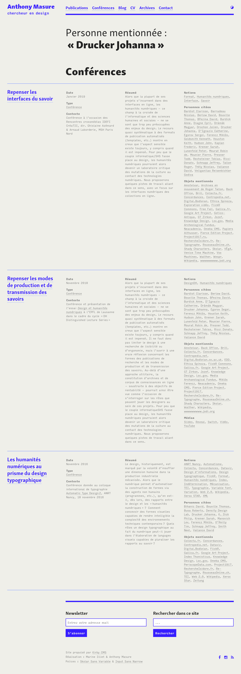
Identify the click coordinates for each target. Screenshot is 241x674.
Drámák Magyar (211, 305)
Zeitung (198, 580)
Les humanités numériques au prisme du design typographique (27, 470)
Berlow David (206, 115)
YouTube (189, 425)
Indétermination (195, 483)
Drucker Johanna (196, 309)
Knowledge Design (196, 220)
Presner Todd (219, 325)
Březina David (207, 119)
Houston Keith (218, 313)
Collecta (190, 468)
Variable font (221, 487)
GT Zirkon (204, 216)
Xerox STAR (192, 495)
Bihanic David (193, 506)
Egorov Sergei (194, 134)
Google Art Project (197, 212)
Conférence (74, 107)
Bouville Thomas (195, 297)
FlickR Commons (219, 363)
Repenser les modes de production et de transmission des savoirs (30, 288)
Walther (205, 256)
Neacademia (192, 228)
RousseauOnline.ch (216, 244)
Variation (190, 491)
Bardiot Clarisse (196, 111)
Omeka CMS (211, 228)
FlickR (211, 476)
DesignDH (190, 282)
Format (189, 96)
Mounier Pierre (200, 154)
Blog (122, 7)
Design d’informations (200, 471)
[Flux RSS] (232, 654)
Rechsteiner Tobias (206, 158)
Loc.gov (201, 375)
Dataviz (226, 468)
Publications (77, 7)
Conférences (103, 7)
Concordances (193, 197)
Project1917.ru (195, 236)
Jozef (218, 216)
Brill (199, 193)
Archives (147, 7)
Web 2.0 (206, 491)
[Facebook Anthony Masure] (220, 654)
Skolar (216, 248)
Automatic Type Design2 (83, 493)
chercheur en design (28, 13)
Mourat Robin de (195, 325)
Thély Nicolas (204, 166)
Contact (166, 7)
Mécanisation (219, 483)
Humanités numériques (213, 96)
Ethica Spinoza (221, 201)
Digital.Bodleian (195, 201)
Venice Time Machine (199, 252)
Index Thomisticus (197, 556)
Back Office (209, 347)
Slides (188, 421)
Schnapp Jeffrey (208, 162)
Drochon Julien (207, 127)
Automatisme (212, 464)
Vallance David (194, 337)
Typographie (200, 487)
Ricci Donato (223, 329)
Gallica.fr (223, 209)
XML (205, 495)
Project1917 (192, 391)
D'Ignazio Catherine (213, 130)
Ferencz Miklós (217, 134)
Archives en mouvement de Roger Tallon (203, 187)
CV (132, 7)
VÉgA (227, 248)
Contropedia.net (217, 197)
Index (223, 479)
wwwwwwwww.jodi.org (215, 260)
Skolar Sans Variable (95, 661)
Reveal (200, 421)
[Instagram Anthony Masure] (225, 654)
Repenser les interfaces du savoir (30, 95)
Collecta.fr (213, 193)
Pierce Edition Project (216, 232)
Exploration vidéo (196, 205)
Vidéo (224, 421)
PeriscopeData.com (197, 564)
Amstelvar (191, 185)
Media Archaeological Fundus (201, 377)
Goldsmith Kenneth (197, 138)
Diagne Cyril (202, 123)
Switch (212, 421)
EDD (227, 359)
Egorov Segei (220, 309)
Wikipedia (190, 260)
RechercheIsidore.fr (198, 240)
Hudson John (203, 142)
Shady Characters (196, 248)
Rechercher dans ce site (176, 613)
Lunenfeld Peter (195, 150)
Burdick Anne (193, 301)
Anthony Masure (31, 6)
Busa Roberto (193, 510)
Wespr (217, 256)
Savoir (205, 100)
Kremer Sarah (208, 146)
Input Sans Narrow (129, 661)
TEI (186, 487)
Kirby (99, 652)
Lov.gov (217, 220)
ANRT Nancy (192, 464)
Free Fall (206, 209)
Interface (191, 100)
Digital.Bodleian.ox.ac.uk (202, 359)
